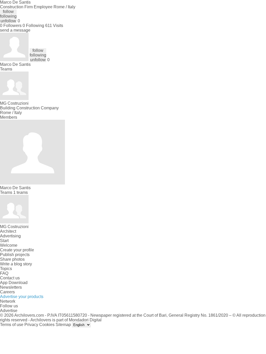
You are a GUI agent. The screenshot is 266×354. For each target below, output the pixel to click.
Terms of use (11, 324)
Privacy (31, 324)
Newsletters (11, 287)
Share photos (12, 259)
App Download (14, 282)
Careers (7, 292)
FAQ (4, 273)
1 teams (20, 192)
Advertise (8, 310)
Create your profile (17, 250)
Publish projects (15, 254)
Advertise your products (21, 296)
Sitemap (63, 324)
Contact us (10, 278)
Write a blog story (16, 264)
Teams (6, 69)
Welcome (8, 245)
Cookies (47, 324)
